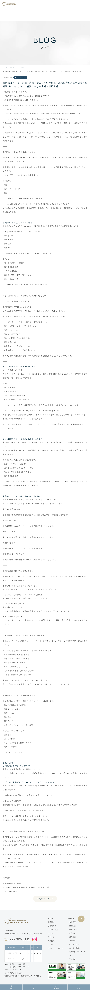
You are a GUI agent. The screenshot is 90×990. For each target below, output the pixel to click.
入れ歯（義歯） (75, 948)
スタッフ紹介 (53, 930)
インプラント (74, 944)
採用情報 (51, 941)
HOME (50, 918)
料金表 (50, 933)
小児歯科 (72, 933)
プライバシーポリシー (56, 948)
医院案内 (51, 922)
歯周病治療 (73, 929)
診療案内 (71, 918)
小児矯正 (72, 940)
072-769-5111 (18, 939)
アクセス (51, 937)
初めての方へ (53, 926)
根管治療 (72, 926)
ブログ (12, 67)
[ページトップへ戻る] (81, 919)
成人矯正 (72, 937)
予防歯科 (72, 959)
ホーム (5, 67)
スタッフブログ (21, 67)
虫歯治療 (72, 922)
